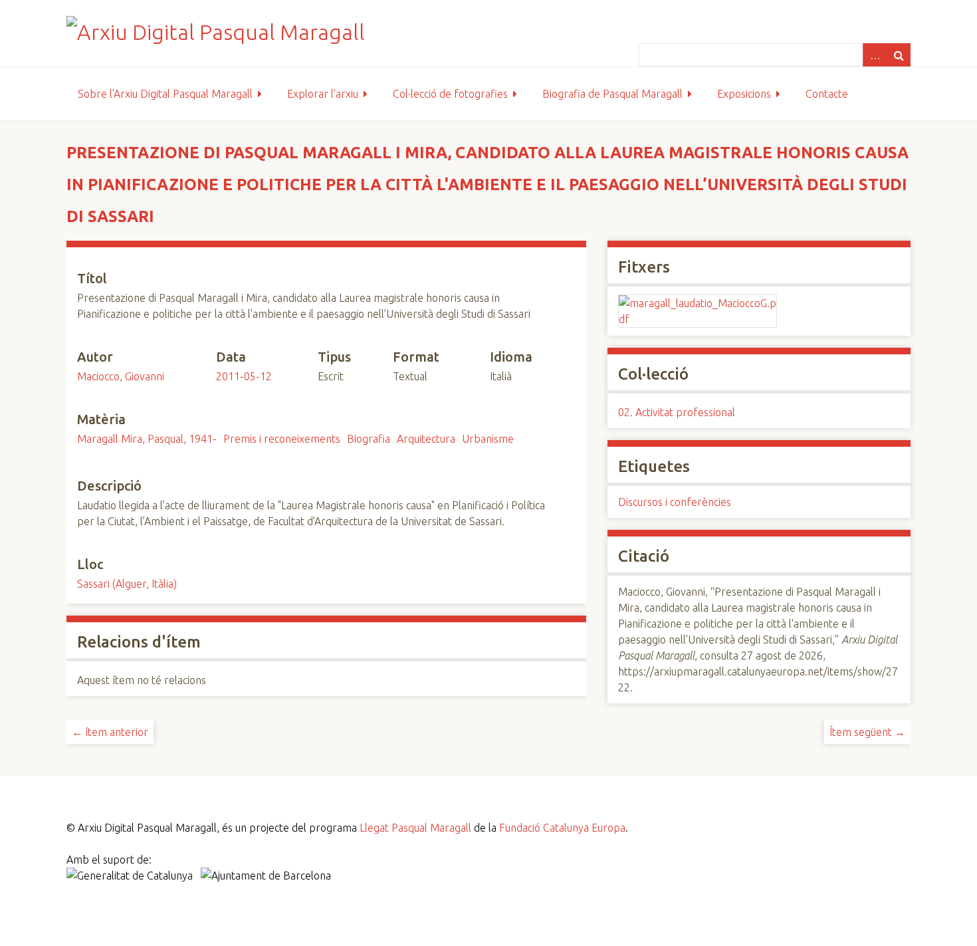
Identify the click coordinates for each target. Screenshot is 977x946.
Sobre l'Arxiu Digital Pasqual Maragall (165, 94)
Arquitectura (426, 439)
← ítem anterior (110, 732)
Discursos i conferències (674, 502)
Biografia (368, 439)
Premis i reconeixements (281, 439)
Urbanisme (488, 439)
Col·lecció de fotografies (450, 94)
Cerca (899, 54)
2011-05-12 (244, 376)
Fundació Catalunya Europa (562, 828)
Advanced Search (875, 54)
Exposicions (744, 94)
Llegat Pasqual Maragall (415, 828)
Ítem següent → (867, 732)
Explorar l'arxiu (322, 94)
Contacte (827, 94)
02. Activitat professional (676, 412)
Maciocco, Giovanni (120, 376)
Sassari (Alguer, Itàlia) (127, 584)
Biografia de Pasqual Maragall (612, 94)
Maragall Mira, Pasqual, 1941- (147, 439)
